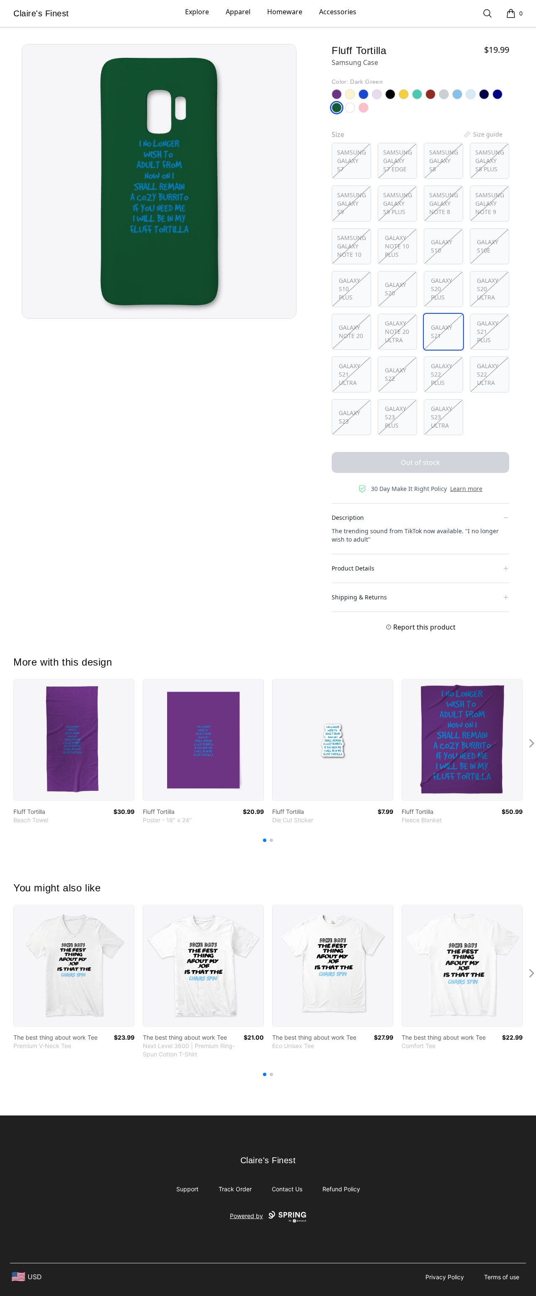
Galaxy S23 (349, 417)
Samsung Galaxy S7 (351, 160)
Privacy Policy (444, 1277)
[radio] (351, 161)
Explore (197, 11)
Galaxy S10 (441, 246)
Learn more (466, 489)
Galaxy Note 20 (351, 331)
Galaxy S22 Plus (441, 374)
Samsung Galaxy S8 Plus (489, 160)
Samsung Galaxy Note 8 (443, 203)
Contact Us (287, 1189)
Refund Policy (341, 1189)
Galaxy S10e (487, 246)
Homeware (284, 11)
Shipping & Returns (359, 597)
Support (187, 1189)
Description (348, 517)
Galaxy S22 (395, 374)
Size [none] (338, 134)
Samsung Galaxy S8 (443, 160)
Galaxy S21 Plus (487, 331)
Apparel (238, 11)
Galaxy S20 (395, 289)
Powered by (246, 1215)
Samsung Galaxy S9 (351, 203)
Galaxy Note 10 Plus (397, 246)
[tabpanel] (159, 181)
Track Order (235, 1189)
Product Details (353, 568)
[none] (482, 134)
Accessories (337, 11)
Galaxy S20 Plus (441, 288)
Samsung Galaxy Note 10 (351, 246)
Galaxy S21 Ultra (349, 374)
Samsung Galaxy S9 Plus (397, 203)
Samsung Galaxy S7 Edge (397, 160)
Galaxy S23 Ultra (441, 417)
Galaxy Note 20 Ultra (397, 331)
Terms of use (501, 1277)
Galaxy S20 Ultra (487, 288)
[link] (74, 739)
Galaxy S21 (441, 331)
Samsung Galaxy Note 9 (489, 203)
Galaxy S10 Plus (349, 288)
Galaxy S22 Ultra (487, 374)
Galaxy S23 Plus (395, 417)
